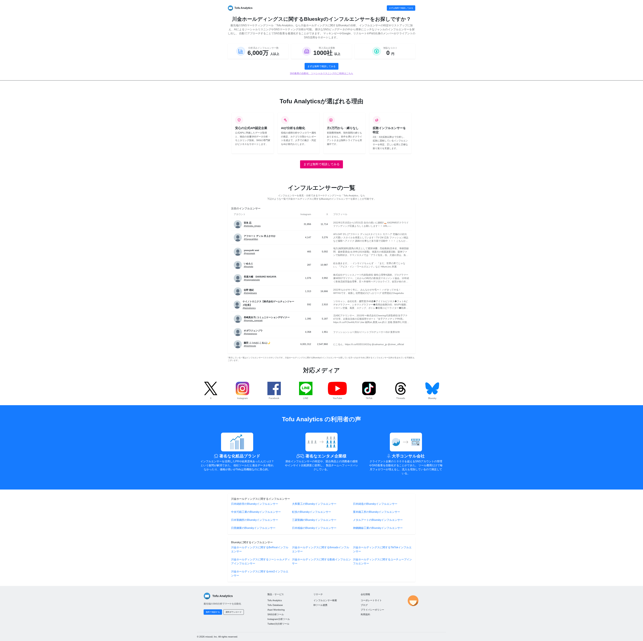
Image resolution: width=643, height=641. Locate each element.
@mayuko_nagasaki (253, 320)
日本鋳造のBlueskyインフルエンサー (375, 503)
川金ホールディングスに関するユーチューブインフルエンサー (382, 561)
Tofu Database (275, 605)
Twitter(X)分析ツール (278, 623)
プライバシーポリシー (372, 609)
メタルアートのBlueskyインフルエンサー (378, 519)
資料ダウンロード (234, 612)
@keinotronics (249, 308)
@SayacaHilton (251, 239)
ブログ (364, 605)
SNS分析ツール (275, 614)
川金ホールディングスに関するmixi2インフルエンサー (259, 573)
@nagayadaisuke (252, 280)
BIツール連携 (320, 605)
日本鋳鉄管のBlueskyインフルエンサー (254, 503)
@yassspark (249, 253)
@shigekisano (250, 293)
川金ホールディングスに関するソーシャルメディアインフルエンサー (260, 561)
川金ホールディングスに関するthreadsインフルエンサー (320, 549)
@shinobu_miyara (252, 226)
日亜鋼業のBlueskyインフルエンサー (253, 528)
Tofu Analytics (274, 600)
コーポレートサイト (371, 600)
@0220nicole (250, 346)
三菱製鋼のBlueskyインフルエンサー (314, 519)
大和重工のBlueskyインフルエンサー (314, 503)
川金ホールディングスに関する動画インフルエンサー (321, 561)
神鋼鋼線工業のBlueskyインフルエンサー (378, 528)
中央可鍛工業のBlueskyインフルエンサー (256, 511)
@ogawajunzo (250, 334)
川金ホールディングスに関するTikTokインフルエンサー (382, 549)
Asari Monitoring (276, 609)
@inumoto (248, 266)
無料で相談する (213, 612)
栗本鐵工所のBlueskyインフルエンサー (376, 511)
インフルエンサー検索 (325, 600)
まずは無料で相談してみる (401, 8)
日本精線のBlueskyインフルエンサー (314, 528)
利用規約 (365, 614)
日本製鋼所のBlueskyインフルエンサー (254, 519)
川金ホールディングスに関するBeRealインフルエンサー (259, 549)
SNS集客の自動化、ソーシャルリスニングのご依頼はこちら (321, 73)
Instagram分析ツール (278, 619)
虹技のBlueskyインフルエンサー (311, 511)
